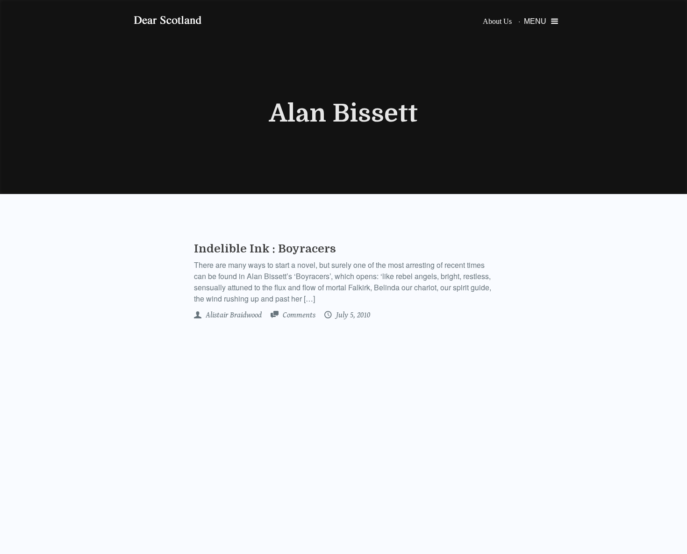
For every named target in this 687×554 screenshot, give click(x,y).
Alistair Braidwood (233, 315)
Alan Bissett (343, 113)
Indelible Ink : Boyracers (265, 248)
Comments (298, 315)
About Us (497, 21)
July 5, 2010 (352, 315)
